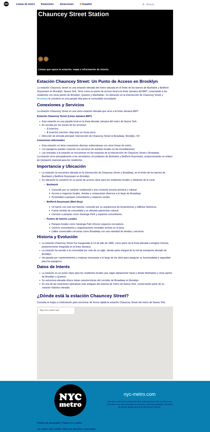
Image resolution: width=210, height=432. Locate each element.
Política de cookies (72, 423)
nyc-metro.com (140, 394)
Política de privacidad (48, 423)
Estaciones (47, 4)
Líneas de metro (25, 4)
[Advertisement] (105, 38)
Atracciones (67, 4)
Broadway (42, 98)
